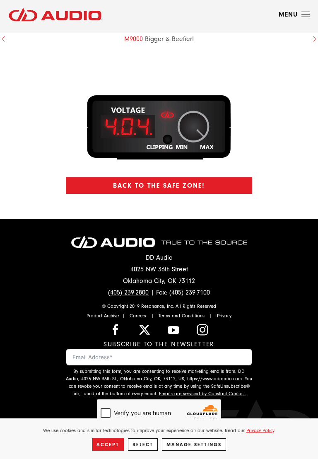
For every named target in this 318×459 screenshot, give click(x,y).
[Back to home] (56, 14)
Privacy (224, 316)
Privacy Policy (260, 430)
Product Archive (103, 316)
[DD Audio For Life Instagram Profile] (202, 329)
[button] (294, 14)
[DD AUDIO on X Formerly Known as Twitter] (144, 329)
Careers (138, 316)
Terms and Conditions (182, 316)
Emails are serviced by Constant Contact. (202, 393)
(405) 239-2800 (128, 292)
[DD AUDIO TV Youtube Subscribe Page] (173, 329)
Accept (107, 444)
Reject (142, 444)
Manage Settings (194, 444)
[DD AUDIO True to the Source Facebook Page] (115, 329)
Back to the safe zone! (159, 185)
